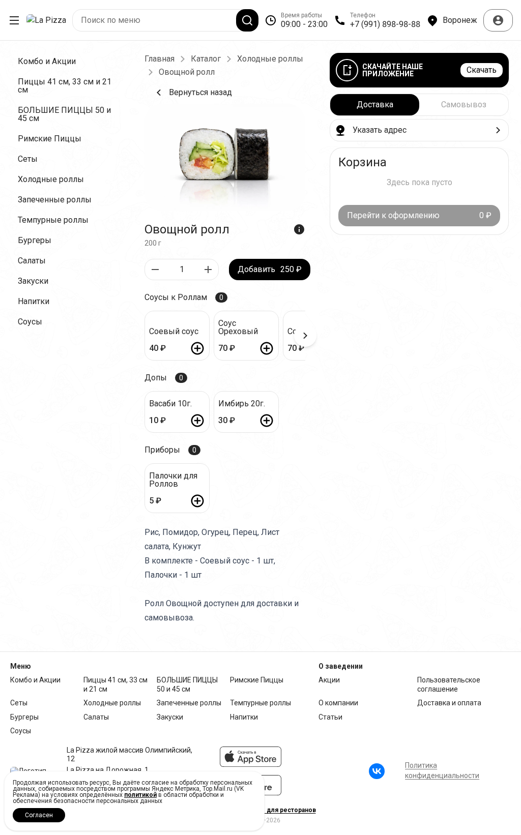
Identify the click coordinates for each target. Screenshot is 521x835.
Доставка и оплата (449, 703)
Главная (159, 59)
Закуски (170, 717)
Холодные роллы (270, 59)
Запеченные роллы (189, 703)
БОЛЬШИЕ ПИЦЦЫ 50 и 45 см (187, 684)
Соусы (20, 731)
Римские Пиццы (256, 680)
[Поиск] (247, 20)
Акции (329, 680)
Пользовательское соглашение (448, 684)
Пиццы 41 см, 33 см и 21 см (115, 684)
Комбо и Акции (35, 680)
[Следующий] (305, 335)
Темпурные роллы (260, 703)
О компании (338, 703)
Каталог (206, 59)
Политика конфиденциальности (442, 770)
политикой (140, 794)
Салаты (96, 717)
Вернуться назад (200, 92)
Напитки (244, 717)
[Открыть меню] (14, 20)
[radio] (374, 104)
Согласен (39, 815)
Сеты (18, 703)
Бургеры (24, 717)
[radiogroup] (419, 105)
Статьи (330, 717)
